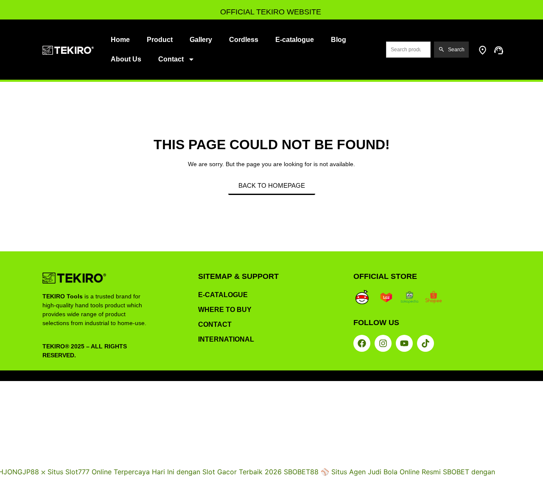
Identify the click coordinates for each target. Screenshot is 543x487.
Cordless (243, 39)
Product (160, 39)
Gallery (201, 39)
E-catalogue (294, 39)
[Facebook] (361, 343)
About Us (126, 59)
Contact (171, 59)
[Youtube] (404, 343)
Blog (338, 39)
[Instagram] (383, 343)
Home (120, 39)
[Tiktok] (425, 343)
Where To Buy (225, 309)
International (226, 339)
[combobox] (408, 50)
